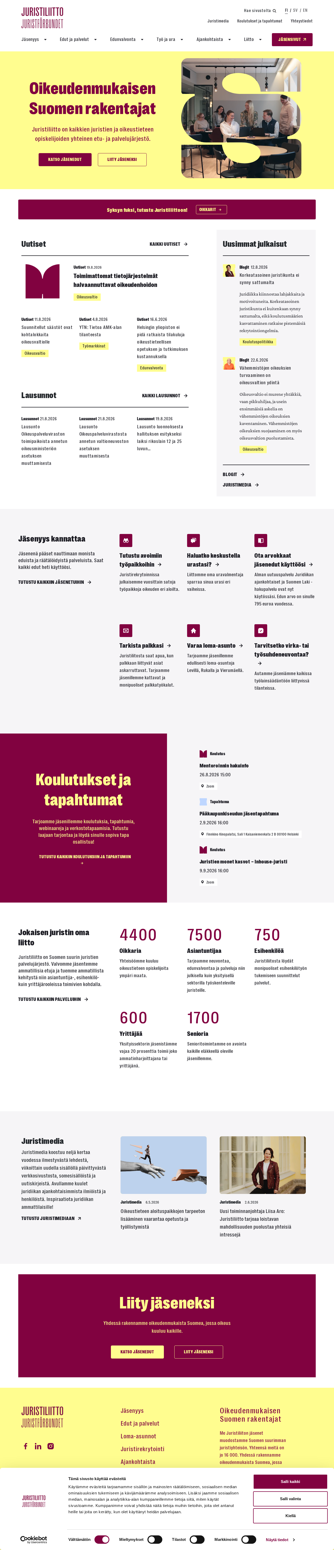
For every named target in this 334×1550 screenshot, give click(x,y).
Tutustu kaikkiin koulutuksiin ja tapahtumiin (85, 857)
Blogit (230, 474)
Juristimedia (218, 21)
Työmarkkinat (93, 346)
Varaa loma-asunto (211, 645)
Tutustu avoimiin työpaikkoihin (141, 560)
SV (295, 10)
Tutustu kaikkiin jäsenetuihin (51, 582)
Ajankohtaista (209, 39)
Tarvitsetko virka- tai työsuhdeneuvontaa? (281, 650)
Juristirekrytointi (142, 1449)
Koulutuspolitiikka (258, 341)
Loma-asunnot (138, 1436)
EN (305, 10)
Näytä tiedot (277, 1539)
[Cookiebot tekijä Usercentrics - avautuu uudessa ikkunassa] (34, 1540)
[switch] (154, 1539)
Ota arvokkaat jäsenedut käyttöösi (279, 560)
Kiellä (290, 1515)
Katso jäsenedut (65, 159)
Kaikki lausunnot (161, 395)
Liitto (249, 39)
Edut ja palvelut (74, 39)
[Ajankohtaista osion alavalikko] (229, 40)
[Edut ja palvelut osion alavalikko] (95, 40)
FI (286, 10)
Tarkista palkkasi (142, 645)
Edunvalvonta (123, 39)
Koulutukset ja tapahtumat (259, 21)
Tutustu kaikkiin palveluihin (49, 999)
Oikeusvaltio (87, 297)
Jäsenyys (30, 39)
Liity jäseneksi (122, 159)
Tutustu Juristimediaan (48, 1218)
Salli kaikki (290, 1481)
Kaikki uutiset (165, 244)
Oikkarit (207, 209)
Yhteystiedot (302, 21)
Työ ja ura (166, 39)
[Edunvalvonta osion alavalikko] (142, 40)
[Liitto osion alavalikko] (260, 40)
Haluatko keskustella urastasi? (213, 560)
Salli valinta (290, 1499)
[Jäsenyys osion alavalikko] (45, 40)
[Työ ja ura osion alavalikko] (182, 40)
